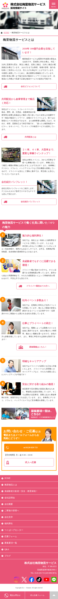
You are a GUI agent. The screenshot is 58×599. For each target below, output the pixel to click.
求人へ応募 (30, 462)
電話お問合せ (15, 595)
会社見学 (8, 517)
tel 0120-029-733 (30, 447)
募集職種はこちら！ (38, 347)
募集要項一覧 (10, 543)
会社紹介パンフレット (30, 201)
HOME (6, 33)
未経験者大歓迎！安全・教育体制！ (21, 491)
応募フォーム (10, 536)
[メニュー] (53, 4)
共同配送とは (30, 137)
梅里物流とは (10, 485)
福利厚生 (8, 523)
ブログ (7, 556)
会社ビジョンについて (30, 86)
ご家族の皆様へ (11, 510)
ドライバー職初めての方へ (38, 286)
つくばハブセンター (13, 530)
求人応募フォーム (37, 595)
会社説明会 (9, 498)
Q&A (6, 549)
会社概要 (8, 504)
